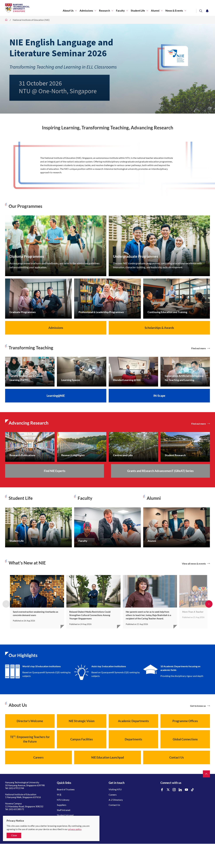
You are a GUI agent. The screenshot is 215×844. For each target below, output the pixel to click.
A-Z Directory (116, 799)
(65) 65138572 (16, 809)
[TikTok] (192, 790)
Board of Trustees (66, 789)
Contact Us (176, 757)
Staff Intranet (63, 810)
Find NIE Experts (54, 471)
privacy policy (74, 829)
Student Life (138, 10)
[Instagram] (174, 790)
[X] (168, 790)
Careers (38, 757)
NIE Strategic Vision (81, 721)
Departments (133, 739)
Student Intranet (65, 815)
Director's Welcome (30, 721)
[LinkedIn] (180, 790)
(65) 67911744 (16, 788)
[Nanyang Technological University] (34, 8)
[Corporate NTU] (6, 19)
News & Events (174, 10)
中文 (59, 794)
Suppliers (61, 804)
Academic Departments (133, 721)
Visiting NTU (115, 789)
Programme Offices (185, 721)
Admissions (86, 10)
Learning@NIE (56, 395)
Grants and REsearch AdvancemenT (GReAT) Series (160, 471)
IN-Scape (159, 395)
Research (104, 10)
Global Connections (185, 739)
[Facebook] (162, 790)
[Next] (209, 604)
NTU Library (63, 799)
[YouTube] (186, 790)
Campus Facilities (81, 739)
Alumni (155, 10)
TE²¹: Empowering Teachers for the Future (30, 739)
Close (14, 835)
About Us (68, 10)
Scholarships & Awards (159, 327)
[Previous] (6, 604)
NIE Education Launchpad (107, 757)
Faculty (120, 10)
